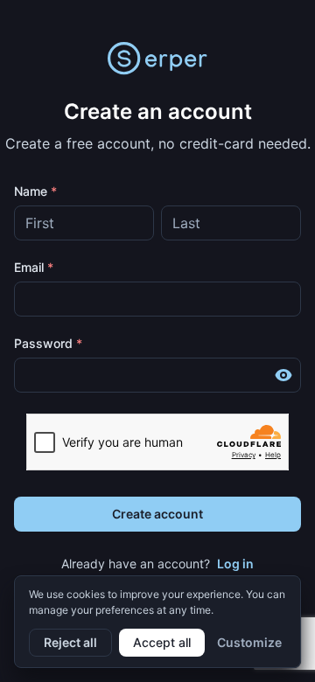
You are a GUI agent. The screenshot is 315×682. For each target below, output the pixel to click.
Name (35, 191)
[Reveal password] (283, 375)
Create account (157, 513)
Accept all (162, 642)
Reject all (70, 642)
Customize (249, 642)
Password (48, 343)
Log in (235, 563)
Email (33, 267)
